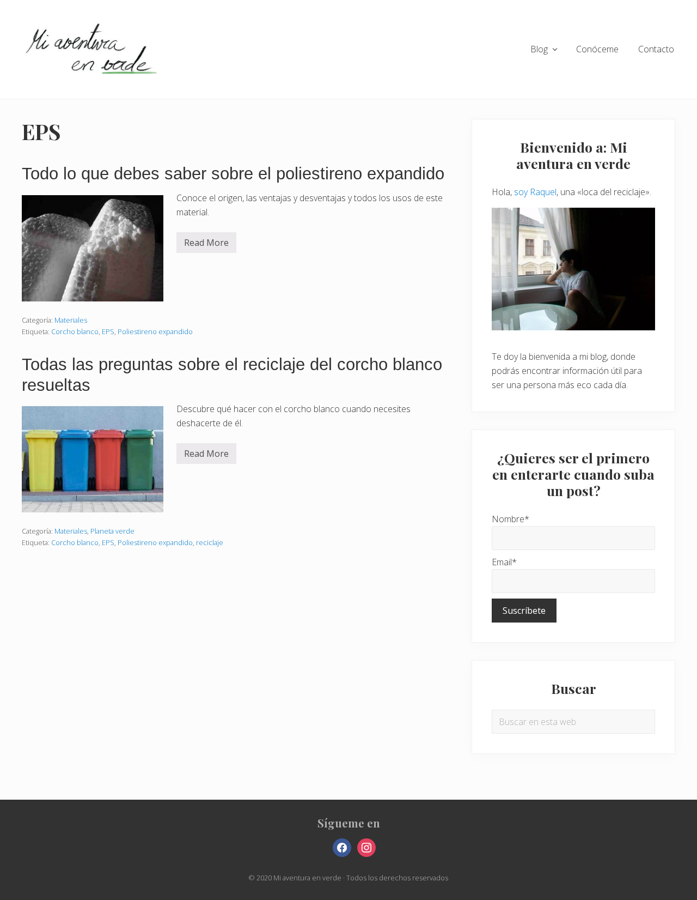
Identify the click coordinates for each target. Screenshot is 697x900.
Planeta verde (112, 531)
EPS (108, 331)
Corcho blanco (75, 331)
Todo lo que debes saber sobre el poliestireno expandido (233, 173)
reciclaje (209, 542)
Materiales (70, 320)
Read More (206, 245)
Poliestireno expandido (155, 331)
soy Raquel (535, 192)
